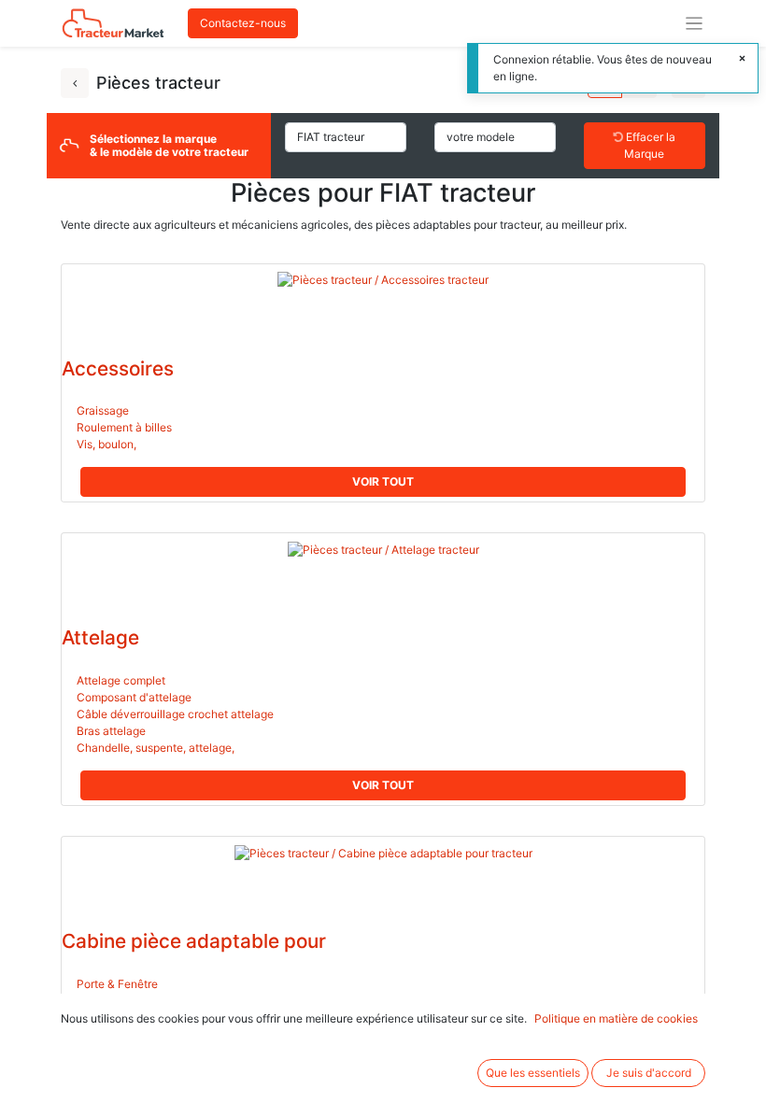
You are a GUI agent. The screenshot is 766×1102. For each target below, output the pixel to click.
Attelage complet (121, 680)
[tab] (383, 785)
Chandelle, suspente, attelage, (155, 748)
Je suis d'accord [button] (648, 1073)
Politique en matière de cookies (616, 1018)
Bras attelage (111, 731)
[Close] (742, 59)
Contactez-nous (243, 23)
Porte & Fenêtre (117, 984)
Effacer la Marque (649, 145)
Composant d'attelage (134, 697)
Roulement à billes (124, 427)
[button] (383, 482)
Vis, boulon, (106, 444)
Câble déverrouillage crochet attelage (175, 714)
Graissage (103, 410)
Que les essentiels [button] (533, 1073)
